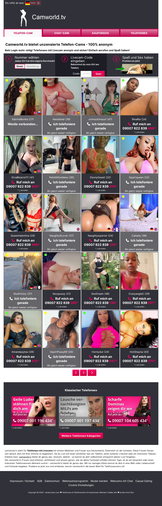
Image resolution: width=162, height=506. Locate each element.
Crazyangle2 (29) (139, 293)
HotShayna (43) (139, 351)
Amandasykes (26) (23, 351)
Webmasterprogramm (75, 481)
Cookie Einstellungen (81, 485)
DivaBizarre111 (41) (23, 177)
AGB (39, 481)
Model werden (99, 481)
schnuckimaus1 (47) (100, 119)
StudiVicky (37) (22, 293)
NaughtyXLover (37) (62, 235)
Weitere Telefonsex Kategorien (81, 435)
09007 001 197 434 (82, 420)
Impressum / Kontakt (22, 481)
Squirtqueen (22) (139, 177)
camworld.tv (25, 457)
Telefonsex (139, 33)
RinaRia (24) (139, 119)
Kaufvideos (100, 33)
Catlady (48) (139, 235)
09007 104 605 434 (130, 420)
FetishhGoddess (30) (61, 177)
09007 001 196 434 (35, 420)
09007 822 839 (139, 128)
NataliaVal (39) (61, 119)
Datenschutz (52, 481)
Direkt (20, 66)
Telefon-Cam (23, 33)
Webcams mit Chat (121, 481)
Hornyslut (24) (100, 351)
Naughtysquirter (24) (100, 235)
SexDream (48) (100, 293)
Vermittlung (33, 66)
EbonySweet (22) (100, 177)
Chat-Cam (61, 33)
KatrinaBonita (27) (23, 119)
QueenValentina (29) (23, 235)
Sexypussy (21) (62, 293)
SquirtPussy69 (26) (61, 351)
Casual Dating (143, 481)
